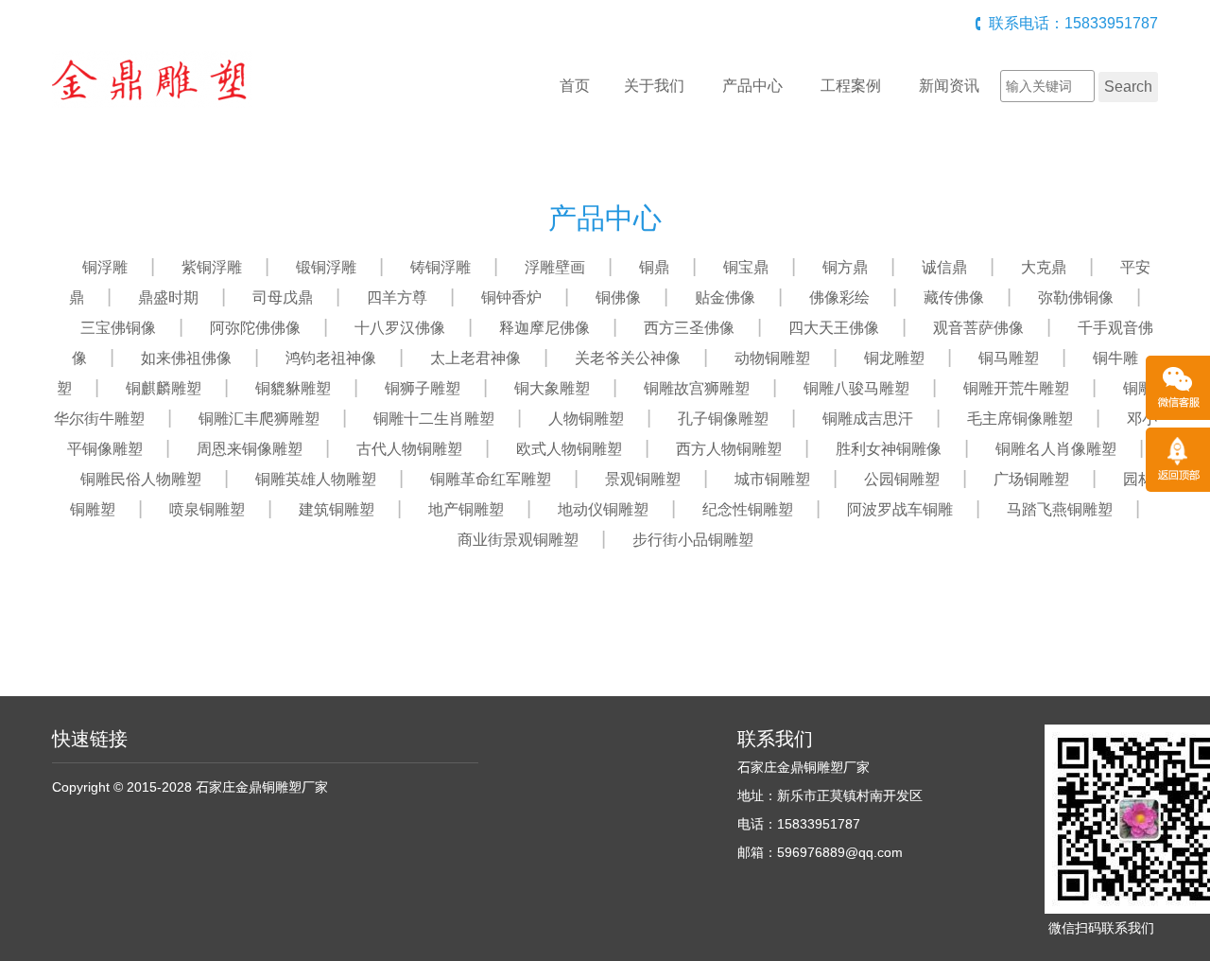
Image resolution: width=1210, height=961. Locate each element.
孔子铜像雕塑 (723, 419)
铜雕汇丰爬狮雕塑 (259, 419)
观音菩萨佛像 (978, 328)
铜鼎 (654, 267)
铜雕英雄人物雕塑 (315, 479)
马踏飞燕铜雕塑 (1060, 509)
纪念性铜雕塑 (747, 509)
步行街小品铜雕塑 (692, 540)
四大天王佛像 (833, 328)
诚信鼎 (944, 267)
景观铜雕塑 (643, 479)
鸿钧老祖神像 (330, 358)
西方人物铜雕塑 (729, 449)
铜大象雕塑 (552, 388)
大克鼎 (1043, 267)
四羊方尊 (397, 297)
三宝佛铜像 (118, 328)
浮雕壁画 (555, 267)
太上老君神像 (475, 358)
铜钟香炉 (511, 297)
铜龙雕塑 (894, 358)
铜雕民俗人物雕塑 (140, 479)
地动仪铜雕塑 (603, 509)
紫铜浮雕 (212, 267)
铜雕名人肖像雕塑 (1055, 449)
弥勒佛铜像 (1076, 297)
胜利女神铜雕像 (889, 449)
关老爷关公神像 (628, 358)
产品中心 (752, 86)
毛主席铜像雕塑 (1020, 419)
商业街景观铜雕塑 (518, 540)
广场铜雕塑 (1031, 479)
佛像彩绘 (839, 297)
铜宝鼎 (746, 267)
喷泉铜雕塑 (207, 509)
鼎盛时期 (168, 297)
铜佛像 (618, 297)
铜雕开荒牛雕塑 (1016, 388)
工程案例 (851, 86)
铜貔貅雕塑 (293, 388)
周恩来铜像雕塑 (249, 449)
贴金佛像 (725, 297)
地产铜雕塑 (466, 509)
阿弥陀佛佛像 (255, 328)
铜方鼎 (845, 267)
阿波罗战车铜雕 (900, 509)
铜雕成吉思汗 (867, 419)
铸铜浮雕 (440, 267)
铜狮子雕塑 (422, 388)
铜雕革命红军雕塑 (490, 479)
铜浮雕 (105, 267)
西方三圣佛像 (689, 328)
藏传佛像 (954, 297)
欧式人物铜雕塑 (569, 449)
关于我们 (654, 86)
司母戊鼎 (282, 297)
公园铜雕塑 (902, 479)
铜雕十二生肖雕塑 (433, 419)
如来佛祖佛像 (186, 358)
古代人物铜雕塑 (409, 449)
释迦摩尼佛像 (544, 328)
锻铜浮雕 (326, 267)
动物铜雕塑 (772, 358)
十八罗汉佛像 (399, 328)
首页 (575, 86)
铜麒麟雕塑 (163, 388)
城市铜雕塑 (772, 479)
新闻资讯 (949, 86)
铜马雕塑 (1008, 358)
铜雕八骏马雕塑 (856, 388)
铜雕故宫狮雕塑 (697, 388)
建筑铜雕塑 (336, 509)
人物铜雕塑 (586, 419)
